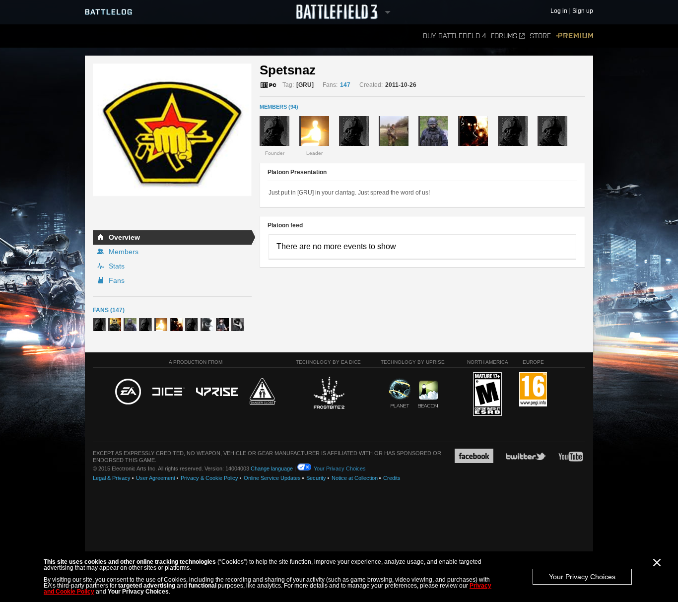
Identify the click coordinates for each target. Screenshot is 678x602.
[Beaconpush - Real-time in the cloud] (428, 394)
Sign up (582, 11)
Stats (117, 266)
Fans (117, 280)
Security (316, 478)
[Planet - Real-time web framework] (399, 393)
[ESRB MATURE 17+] (487, 394)
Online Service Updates (272, 478)
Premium (574, 36)
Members (123, 252)
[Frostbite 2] (328, 394)
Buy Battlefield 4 (454, 36)
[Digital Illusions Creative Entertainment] (168, 392)
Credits (392, 478)
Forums (504, 36)
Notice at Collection (355, 478)
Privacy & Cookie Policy (209, 478)
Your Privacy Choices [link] (340, 468)
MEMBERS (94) (279, 107)
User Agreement (155, 478)
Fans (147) (109, 310)
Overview (124, 237)
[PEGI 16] (533, 389)
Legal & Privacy (112, 478)
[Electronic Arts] (128, 392)
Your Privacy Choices (582, 577)
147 (345, 84)
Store (540, 36)
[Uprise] (217, 392)
